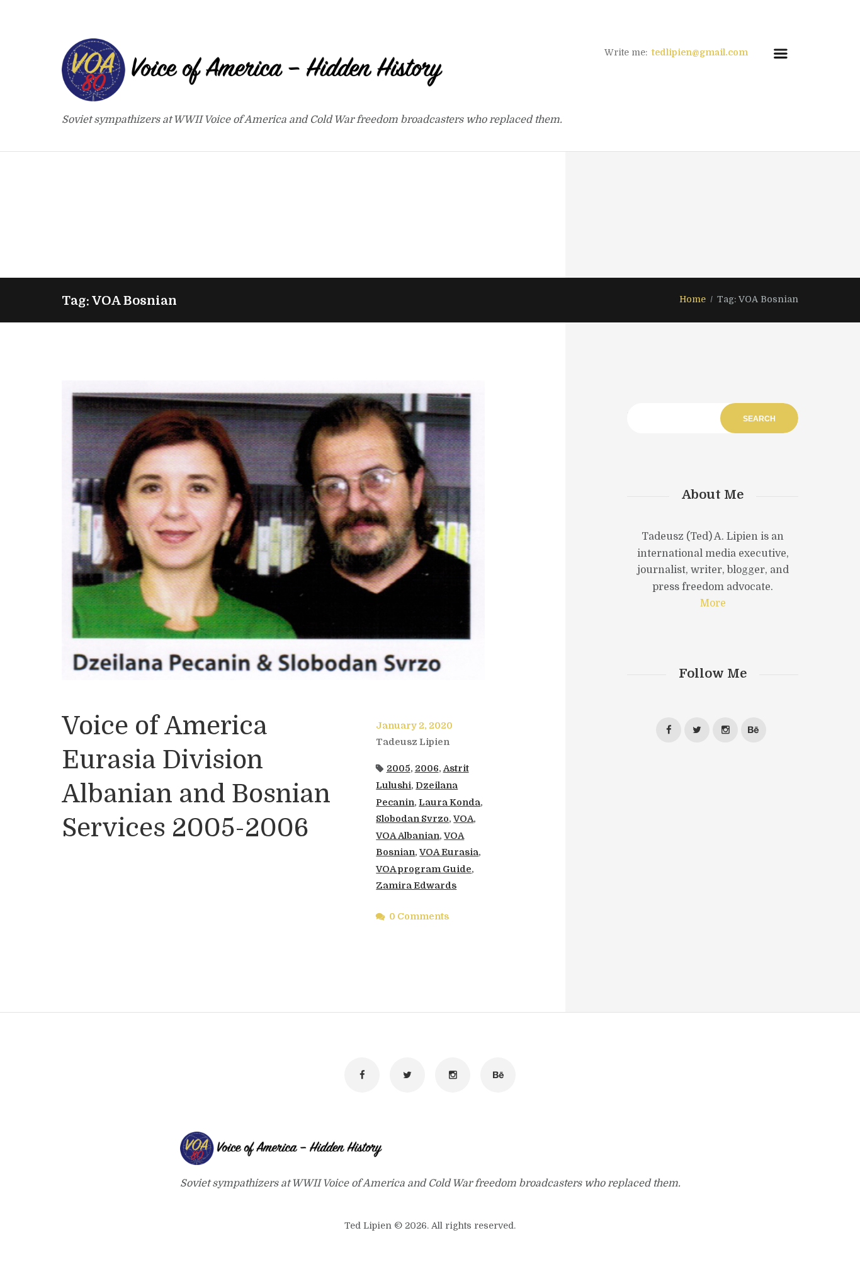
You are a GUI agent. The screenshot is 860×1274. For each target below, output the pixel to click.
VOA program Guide (424, 869)
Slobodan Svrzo (412, 819)
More (713, 603)
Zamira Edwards (416, 885)
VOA (463, 819)
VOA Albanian (407, 836)
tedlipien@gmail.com (700, 52)
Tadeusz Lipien (413, 742)
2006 (427, 768)
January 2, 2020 (414, 725)
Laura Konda (449, 802)
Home (692, 299)
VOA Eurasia (448, 852)
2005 (398, 768)
